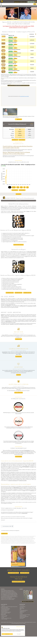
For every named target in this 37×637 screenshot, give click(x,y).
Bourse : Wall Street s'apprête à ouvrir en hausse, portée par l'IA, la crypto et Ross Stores (16, 153)
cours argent (22, 139)
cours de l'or (15, 139)
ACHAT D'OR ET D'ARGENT (18, 244)
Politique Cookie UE (23, 615)
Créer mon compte (4, 619)
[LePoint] (18, 407)
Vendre (15, 37)
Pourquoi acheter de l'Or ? (5, 610)
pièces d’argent (16, 487)
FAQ (20, 609)
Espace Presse (22, 608)
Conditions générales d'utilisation (25, 614)
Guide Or (21, 612)
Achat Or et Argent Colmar (5, 612)
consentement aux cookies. (24, 96)
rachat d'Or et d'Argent (31, 251)
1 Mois (18, 187)
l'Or (24, 211)
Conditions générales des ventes (6, 618)
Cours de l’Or (22, 605)
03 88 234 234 (18, 85)
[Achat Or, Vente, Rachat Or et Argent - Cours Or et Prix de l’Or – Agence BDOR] (1, 2)
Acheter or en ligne (4, 615)
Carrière (21, 613)
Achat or (18, 374)
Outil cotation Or (18, 392)
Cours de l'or (18, 356)
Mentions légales (22, 617)
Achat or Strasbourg (13, 572)
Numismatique (27, 450)
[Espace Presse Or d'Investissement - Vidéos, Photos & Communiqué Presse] (18, 13)
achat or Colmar (25, 572)
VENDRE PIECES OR (18, 292)
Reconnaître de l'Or (4, 611)
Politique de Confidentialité (24, 616)
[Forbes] (18, 421)
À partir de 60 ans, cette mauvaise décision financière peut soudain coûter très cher (17, 147)
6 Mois (21, 187)
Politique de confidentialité (20, 626)
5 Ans (27, 187)
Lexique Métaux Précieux (24, 610)
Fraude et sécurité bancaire (5, 608)
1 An (24, 187)
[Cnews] (18, 435)
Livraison (2, 617)
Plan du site (21, 618)
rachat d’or (32, 490)
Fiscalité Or (3, 605)
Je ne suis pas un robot (7, 526)
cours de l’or (23, 254)
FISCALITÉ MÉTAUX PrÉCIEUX (18, 581)
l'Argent (27, 211)
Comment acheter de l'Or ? (5, 609)
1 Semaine (13, 187)
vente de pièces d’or (25, 466)
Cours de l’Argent (22, 606)
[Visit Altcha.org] (12, 526)
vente (24, 490)
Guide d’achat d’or (4, 616)
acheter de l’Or (4, 207)
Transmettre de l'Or (23, 611)
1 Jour (10, 187)
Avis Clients (18, 194)
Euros (31, 123)
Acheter (10, 37)
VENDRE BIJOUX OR (9, 292)
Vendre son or (18, 339)
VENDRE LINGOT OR (27, 292)
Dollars (31, 125)
